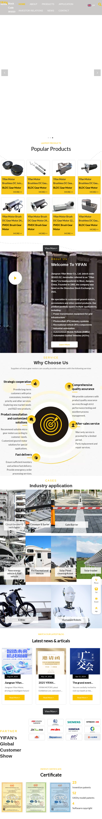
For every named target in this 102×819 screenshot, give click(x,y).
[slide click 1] (50, 137)
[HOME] (4, 3)
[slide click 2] (52, 137)
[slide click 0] (48, 137)
